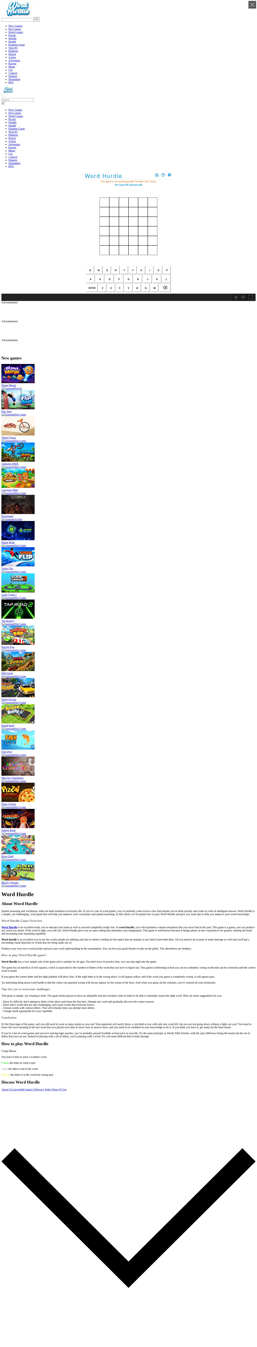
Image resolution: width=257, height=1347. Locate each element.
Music (11, 150)
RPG (11, 166)
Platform (13, 134)
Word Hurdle (9, 927)
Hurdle (12, 125)
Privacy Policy (44, 1089)
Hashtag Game (16, 128)
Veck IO (13, 131)
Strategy (12, 160)
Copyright (17, 1089)
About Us (6, 1089)
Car (10, 153)
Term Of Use (59, 1089)
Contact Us (29, 1089)
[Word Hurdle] (18, 15)
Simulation (14, 163)
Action (12, 141)
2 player (12, 156)
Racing (12, 147)
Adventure (14, 144)
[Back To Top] (128, 1343)
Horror (12, 138)
